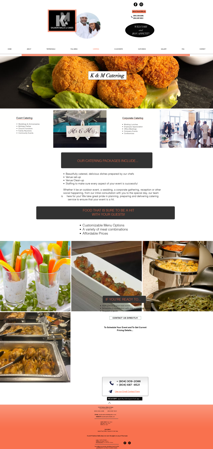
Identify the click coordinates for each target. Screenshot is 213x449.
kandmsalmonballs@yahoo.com (107, 414)
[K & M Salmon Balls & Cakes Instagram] (141, 4)
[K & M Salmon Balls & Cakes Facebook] (135, 4)
